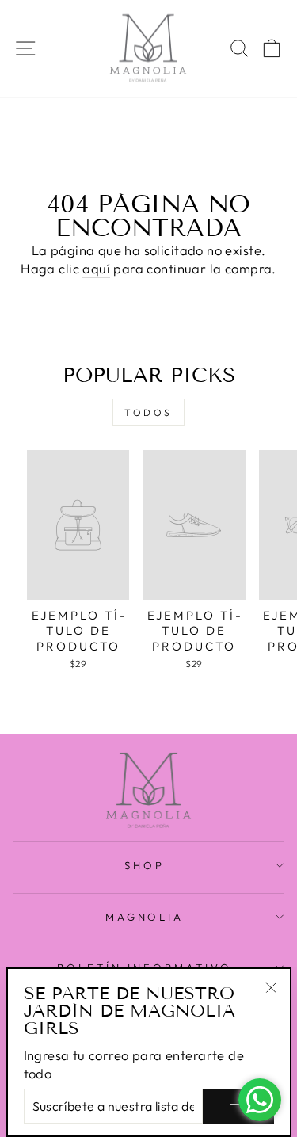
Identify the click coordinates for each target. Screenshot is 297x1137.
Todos (148, 412)
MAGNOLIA (145, 916)
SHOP (144, 865)
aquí (96, 268)
